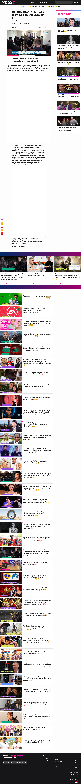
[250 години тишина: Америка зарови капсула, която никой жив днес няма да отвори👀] (11, 679)
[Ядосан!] (2, 233)
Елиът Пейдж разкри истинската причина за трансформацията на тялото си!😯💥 (67, 30)
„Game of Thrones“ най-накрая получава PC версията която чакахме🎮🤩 (37, 614)
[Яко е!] (2, 220)
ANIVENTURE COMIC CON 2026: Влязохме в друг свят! (34, 652)
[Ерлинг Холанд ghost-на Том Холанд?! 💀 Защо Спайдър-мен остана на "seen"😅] (11, 692)
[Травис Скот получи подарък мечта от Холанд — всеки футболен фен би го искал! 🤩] (11, 438)
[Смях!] (2, 223)
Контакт (72, 774)
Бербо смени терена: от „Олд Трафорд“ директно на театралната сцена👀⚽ (37, 665)
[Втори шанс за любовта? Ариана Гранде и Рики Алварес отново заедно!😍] (11, 705)
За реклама (76, 772)
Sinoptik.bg (76, 765)
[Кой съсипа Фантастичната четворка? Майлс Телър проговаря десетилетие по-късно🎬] (11, 476)
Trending (66, 14)
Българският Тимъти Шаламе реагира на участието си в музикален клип (68, 79)
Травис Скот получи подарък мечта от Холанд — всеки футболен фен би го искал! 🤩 (37, 437)
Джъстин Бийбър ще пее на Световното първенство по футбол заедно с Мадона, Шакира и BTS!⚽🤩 (36, 640)
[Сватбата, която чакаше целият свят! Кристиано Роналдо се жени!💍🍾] (11, 387)
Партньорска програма (60, 755)
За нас (71, 772)
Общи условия (35, 755)
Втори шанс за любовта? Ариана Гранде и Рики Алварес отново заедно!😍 (36, 704)
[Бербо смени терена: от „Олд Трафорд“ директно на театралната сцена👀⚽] (11, 667)
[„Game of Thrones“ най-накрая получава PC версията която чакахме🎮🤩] (11, 616)
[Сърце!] (2, 226)
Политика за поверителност (58, 759)
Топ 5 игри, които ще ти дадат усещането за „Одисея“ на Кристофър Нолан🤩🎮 (36, 627)
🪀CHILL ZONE (42, 6)
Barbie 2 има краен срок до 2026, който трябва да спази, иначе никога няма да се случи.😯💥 (37, 323)
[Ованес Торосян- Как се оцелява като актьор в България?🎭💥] (68, 105)
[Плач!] (2, 230)
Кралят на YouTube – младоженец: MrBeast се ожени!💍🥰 (35, 462)
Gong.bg (76, 758)
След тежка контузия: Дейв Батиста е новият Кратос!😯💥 (37, 335)
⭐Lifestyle (51, 6)
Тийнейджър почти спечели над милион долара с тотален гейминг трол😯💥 (37, 297)
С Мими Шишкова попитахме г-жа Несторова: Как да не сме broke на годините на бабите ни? (67, 129)
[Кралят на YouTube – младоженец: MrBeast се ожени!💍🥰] (11, 464)
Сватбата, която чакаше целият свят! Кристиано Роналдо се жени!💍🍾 (37, 385)
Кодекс (33, 758)
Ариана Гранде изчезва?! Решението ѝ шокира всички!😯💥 (36, 398)
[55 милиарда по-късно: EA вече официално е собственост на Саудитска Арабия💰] (11, 311)
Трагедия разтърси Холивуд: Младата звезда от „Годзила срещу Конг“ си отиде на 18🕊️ (68, 47)
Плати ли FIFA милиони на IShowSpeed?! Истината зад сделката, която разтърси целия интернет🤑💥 (37, 602)
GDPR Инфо (57, 763)
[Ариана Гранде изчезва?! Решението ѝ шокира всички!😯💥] (11, 400)
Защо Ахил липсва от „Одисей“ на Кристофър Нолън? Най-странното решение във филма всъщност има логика (13, 276)
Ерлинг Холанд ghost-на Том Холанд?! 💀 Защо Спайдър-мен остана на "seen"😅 (37, 690)
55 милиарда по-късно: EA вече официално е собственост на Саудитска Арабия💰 (34, 310)
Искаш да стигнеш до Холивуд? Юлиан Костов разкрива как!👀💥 (36, 741)
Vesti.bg (76, 755)
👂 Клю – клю (33, 6)
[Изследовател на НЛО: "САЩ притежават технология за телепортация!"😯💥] (11, 514)
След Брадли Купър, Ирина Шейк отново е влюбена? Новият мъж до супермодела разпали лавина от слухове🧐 (37, 362)
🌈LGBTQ (58, 6)
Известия (57, 766)
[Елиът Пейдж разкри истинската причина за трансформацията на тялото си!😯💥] (68, 22)
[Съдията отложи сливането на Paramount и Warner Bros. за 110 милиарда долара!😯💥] (11, 578)
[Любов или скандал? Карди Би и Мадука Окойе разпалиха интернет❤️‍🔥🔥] (11, 591)
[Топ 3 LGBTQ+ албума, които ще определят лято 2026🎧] (40, 264)
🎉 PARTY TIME (24, 6)
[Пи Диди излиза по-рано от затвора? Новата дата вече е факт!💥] (11, 375)
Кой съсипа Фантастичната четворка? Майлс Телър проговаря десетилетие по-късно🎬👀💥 (37, 475)
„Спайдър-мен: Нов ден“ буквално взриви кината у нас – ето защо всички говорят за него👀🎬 (37, 348)
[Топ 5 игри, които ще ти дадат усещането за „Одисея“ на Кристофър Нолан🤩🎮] (11, 629)
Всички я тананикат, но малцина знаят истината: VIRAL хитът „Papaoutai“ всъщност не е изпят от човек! (37, 412)
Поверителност (58, 761)
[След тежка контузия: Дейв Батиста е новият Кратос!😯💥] (11, 337)
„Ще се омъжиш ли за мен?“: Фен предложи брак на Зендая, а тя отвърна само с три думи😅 (37, 450)
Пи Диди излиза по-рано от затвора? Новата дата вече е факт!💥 (36, 373)
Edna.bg (76, 762)
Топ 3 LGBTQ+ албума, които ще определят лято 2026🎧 (39, 274)
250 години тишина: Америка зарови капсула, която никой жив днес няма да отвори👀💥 (37, 678)
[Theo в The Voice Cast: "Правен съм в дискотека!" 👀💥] (11, 565)
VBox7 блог (76, 776)
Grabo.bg (76, 767)
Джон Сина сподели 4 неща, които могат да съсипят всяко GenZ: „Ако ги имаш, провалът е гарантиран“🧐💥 (36, 500)
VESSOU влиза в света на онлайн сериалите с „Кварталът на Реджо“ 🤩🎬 (37, 716)
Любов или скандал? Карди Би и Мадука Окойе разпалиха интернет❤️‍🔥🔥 (37, 589)
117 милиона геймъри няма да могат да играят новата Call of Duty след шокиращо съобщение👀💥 (67, 276)
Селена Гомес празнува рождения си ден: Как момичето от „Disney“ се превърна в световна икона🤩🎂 (37, 488)
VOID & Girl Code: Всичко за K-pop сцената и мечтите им (34, 728)
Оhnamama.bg (75, 760)
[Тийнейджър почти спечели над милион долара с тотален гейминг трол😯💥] (11, 299)
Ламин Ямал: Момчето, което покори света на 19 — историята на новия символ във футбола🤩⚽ (36, 539)
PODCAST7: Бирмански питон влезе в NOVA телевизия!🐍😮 (68, 63)
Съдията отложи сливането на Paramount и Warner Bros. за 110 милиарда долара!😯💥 (34, 577)
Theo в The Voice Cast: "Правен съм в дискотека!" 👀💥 (35, 563)
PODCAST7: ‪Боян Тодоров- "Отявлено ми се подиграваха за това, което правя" (68, 96)
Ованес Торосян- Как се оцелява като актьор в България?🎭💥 (68, 112)
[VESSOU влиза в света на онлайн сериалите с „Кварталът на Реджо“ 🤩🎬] (11, 717)
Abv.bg (72, 755)
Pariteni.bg (76, 769)
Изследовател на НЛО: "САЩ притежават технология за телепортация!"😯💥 (33, 513)
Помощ (76, 774)
